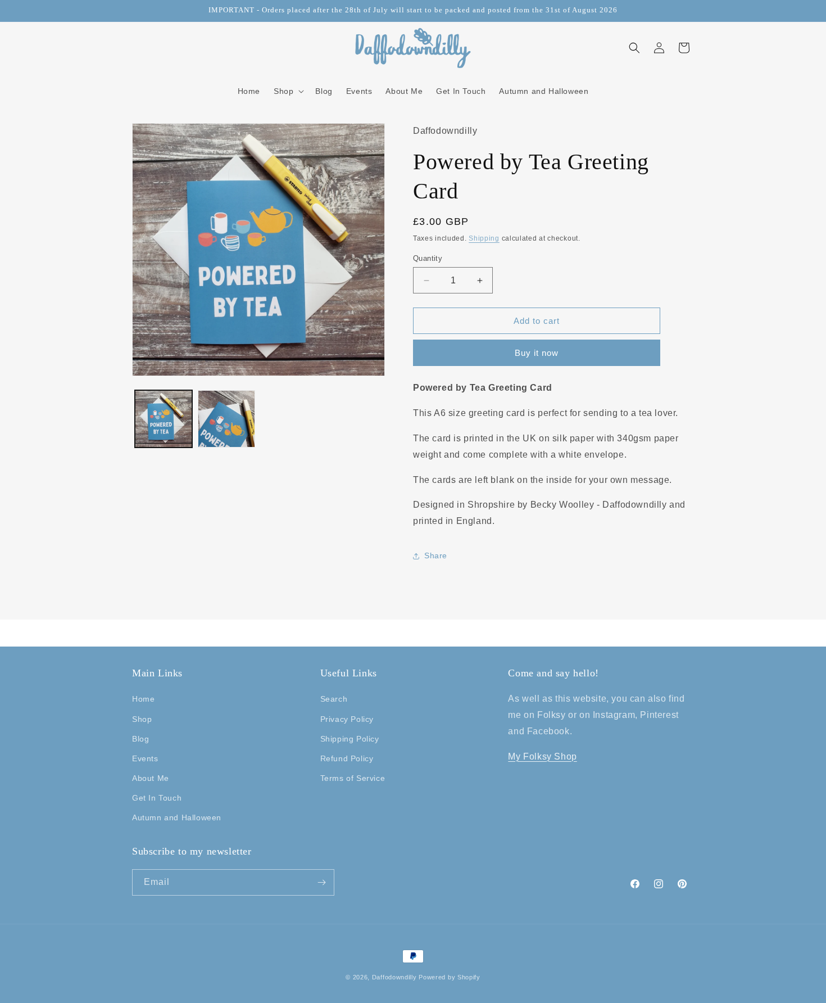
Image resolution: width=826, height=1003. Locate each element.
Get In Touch (156, 797)
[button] (287, 91)
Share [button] (435, 555)
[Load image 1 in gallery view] (163, 419)
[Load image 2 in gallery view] (226, 419)
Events (145, 758)
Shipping (484, 238)
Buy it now (537, 353)
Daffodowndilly (394, 977)
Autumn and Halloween (176, 817)
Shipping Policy (349, 738)
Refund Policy (347, 758)
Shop (142, 719)
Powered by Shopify (449, 977)
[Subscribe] (321, 882)
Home (143, 698)
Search (334, 698)
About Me (150, 778)
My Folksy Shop (542, 756)
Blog (140, 738)
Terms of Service (352, 778)
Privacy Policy (347, 719)
